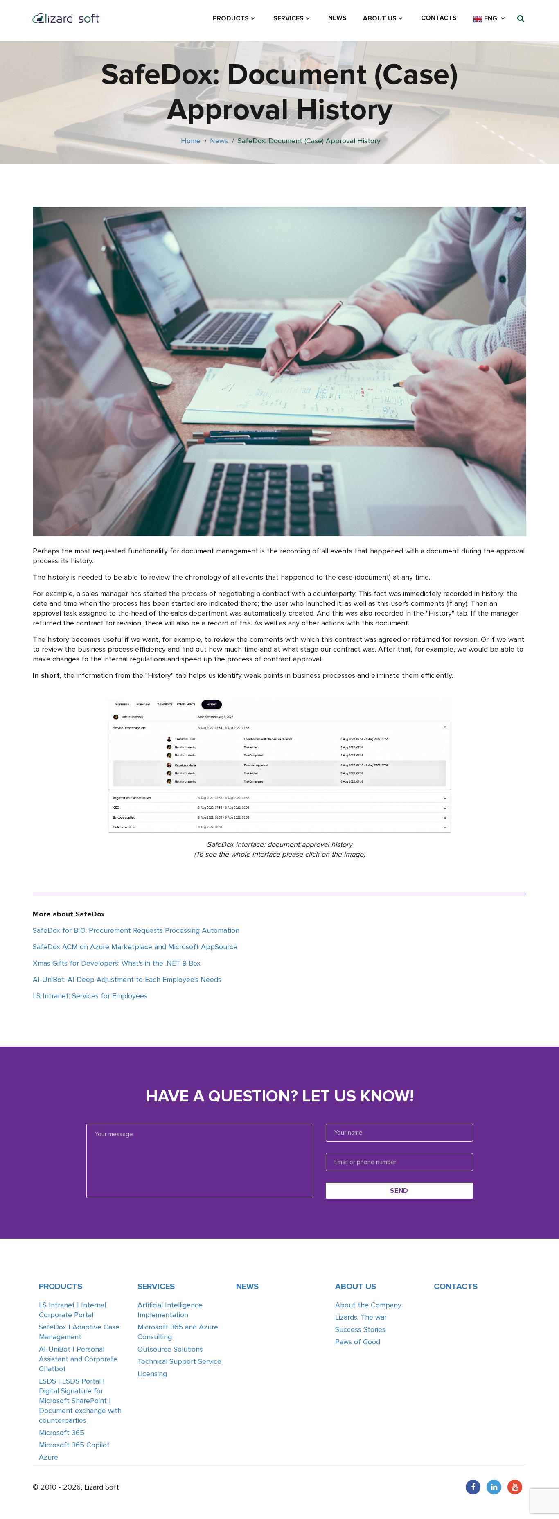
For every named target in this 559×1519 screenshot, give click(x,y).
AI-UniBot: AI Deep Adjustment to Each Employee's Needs (127, 979)
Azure (48, 1457)
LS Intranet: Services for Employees (90, 995)
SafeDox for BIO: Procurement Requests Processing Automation (136, 930)
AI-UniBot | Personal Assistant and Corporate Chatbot (78, 1359)
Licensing (152, 1373)
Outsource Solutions (170, 1349)
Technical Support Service (179, 1361)
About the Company (368, 1304)
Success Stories (360, 1329)
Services (288, 18)
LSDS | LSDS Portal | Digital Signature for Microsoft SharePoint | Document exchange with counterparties (80, 1401)
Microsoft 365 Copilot (74, 1444)
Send (399, 1191)
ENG (490, 18)
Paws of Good (357, 1341)
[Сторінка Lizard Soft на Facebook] (473, 1487)
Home (191, 140)
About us (380, 18)
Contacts (439, 18)
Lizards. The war (361, 1317)
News (337, 18)
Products (231, 18)
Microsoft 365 (61, 1432)
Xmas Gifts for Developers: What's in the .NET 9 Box (117, 963)
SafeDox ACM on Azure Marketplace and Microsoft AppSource (135, 946)
